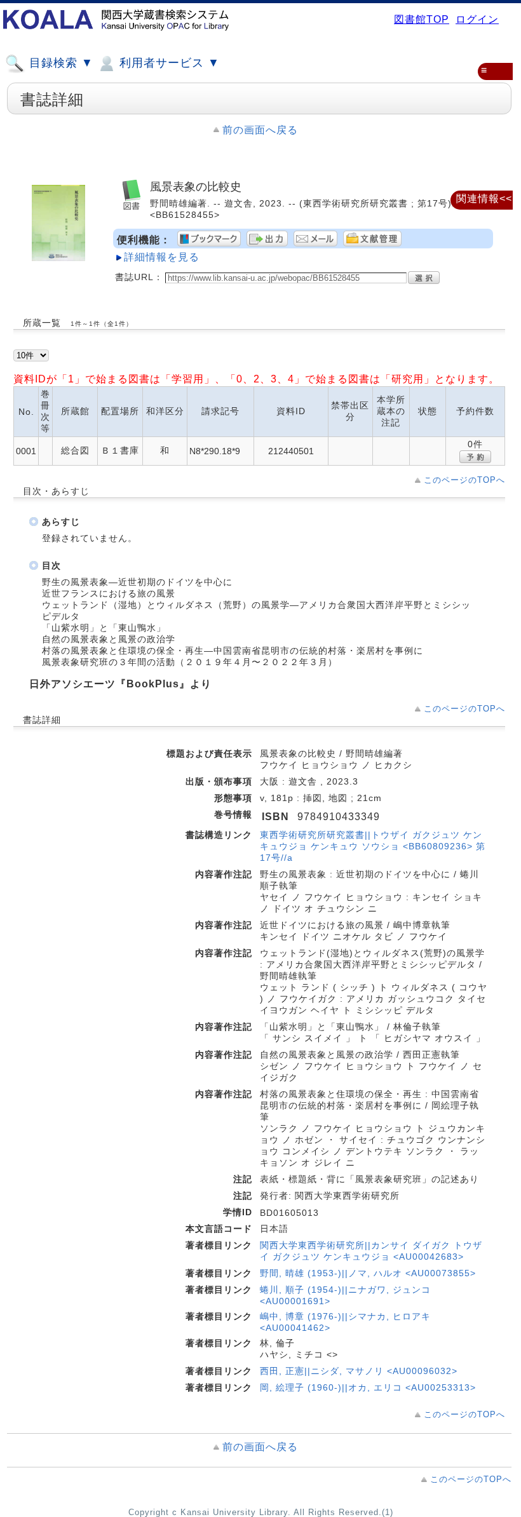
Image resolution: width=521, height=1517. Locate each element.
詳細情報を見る (162, 257)
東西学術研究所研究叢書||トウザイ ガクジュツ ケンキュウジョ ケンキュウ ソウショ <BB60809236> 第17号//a (372, 846)
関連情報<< (484, 198)
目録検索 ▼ (59, 63)
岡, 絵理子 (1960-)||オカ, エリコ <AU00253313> (368, 1387)
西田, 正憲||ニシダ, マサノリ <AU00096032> (358, 1371)
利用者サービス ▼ (168, 63)
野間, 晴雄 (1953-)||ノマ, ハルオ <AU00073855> (368, 1273)
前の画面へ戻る (260, 130)
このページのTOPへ (464, 480)
